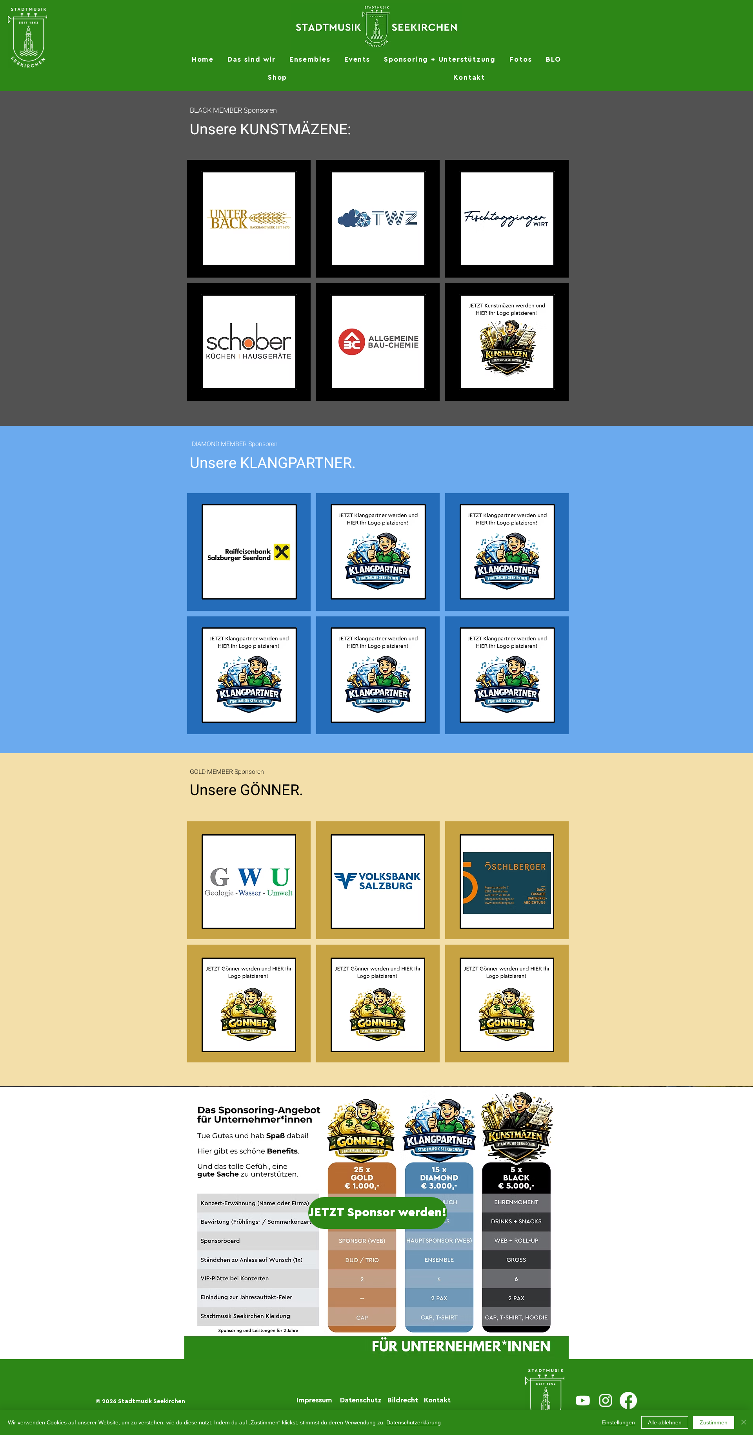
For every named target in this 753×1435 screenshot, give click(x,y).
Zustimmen (714, 1422)
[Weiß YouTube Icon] (582, 1400)
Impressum (314, 1400)
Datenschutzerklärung (413, 1422)
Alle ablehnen (665, 1422)
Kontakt (437, 1400)
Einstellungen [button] (618, 1422)
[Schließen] (743, 1422)
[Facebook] (628, 1400)
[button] (251, 59)
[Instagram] (605, 1400)
